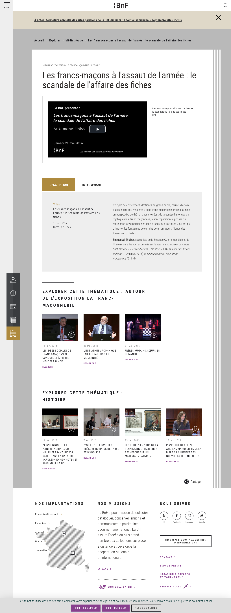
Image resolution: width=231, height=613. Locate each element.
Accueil (39, 40)
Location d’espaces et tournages (175, 575)
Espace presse (171, 565)
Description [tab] (59, 185)
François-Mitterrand (46, 514)
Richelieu (40, 523)
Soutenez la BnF (120, 586)
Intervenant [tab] (92, 185)
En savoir (104, 568)
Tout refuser (116, 608)
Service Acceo (171, 586)
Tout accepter (86, 608)
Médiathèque (74, 40)
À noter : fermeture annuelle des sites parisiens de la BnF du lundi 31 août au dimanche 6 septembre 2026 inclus (108, 20)
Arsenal (39, 532)
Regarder (47, 367)
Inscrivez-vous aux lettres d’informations (185, 541)
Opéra (38, 541)
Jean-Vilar (41, 550)
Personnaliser (146, 608)
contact (166, 557)
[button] (13, 293)
